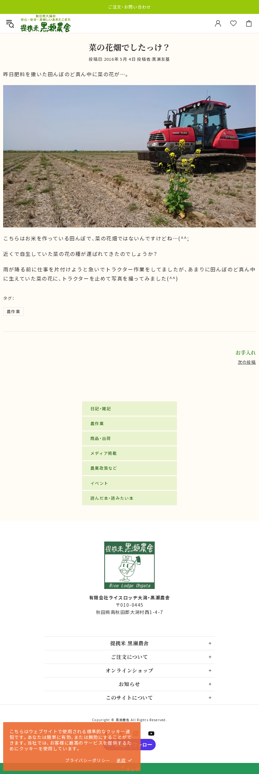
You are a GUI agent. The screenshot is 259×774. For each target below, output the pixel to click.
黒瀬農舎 (45, 24)
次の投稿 (247, 362)
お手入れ (246, 352)
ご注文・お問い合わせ (129, 6)
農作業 (13, 311)
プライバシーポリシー (87, 760)
